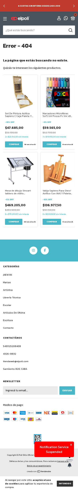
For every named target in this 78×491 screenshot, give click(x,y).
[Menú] (5, 19)
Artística (8, 290)
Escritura (8, 320)
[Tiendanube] (39, 472)
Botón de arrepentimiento (39, 465)
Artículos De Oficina (14, 313)
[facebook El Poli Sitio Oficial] (45, 250)
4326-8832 (9, 354)
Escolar (7, 305)
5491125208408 (12, 346)
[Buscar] (70, 30)
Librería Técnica (12, 297)
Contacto (8, 328)
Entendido (65, 483)
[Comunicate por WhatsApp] (65, 19)
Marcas (7, 282)
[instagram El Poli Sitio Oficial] (33, 250)
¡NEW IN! (7, 275)
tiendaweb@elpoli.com (15, 361)
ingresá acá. (63, 461)
